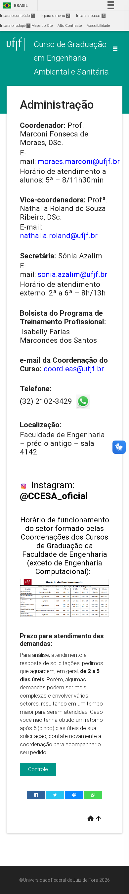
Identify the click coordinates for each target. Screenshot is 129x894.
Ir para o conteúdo (17, 16)
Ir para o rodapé (14, 26)
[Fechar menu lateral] (115, 48)
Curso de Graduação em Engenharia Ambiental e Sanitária (71, 58)
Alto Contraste (70, 26)
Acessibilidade (98, 26)
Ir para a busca (90, 16)
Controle (38, 769)
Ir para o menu (55, 16)
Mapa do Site (42, 26)
